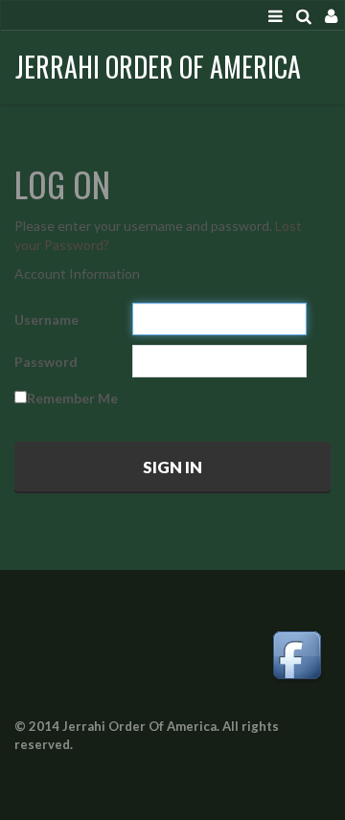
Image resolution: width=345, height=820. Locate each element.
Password (46, 361)
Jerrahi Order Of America (158, 66)
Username (46, 319)
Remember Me (72, 398)
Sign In (172, 467)
